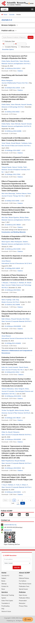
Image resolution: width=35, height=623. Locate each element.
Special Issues (23, 589)
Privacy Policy (23, 606)
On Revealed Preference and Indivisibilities (17, 297)
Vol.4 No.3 (27, 145)
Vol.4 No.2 (21, 196)
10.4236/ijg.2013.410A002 (13, 343)
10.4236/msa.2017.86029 (13, 224)
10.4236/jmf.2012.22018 (12, 88)
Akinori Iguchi (6, 241)
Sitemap (4, 583)
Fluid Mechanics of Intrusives (12, 333)
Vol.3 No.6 (16, 302)
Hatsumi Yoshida (17, 167)
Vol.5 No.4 (21, 107)
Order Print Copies (7, 600)
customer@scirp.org (10, 524)
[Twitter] (2, 514)
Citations (20, 71)
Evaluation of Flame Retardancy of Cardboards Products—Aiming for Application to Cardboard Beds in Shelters (17, 277)
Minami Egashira (14, 217)
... (26, 500)
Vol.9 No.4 (5, 287)
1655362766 (8, 530)
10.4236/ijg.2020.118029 (12, 268)
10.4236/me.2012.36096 (12, 304)
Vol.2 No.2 (25, 83)
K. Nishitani (20, 282)
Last (12, 503)
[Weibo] (27, 514)
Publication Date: (9, 41)
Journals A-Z (5, 575)
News (3, 589)
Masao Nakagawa (7, 80)
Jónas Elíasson (6, 336)
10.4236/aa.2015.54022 (12, 111)
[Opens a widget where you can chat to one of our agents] (27, 619)
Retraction (22, 603)
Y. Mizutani (5, 282)
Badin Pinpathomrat (8, 460)
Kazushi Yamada (26, 104)
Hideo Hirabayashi (16, 241)
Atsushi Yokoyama (13, 432)
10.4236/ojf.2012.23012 (12, 372)
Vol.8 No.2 (28, 434)
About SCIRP (24, 573)
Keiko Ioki (4, 367)
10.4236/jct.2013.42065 (12, 200)
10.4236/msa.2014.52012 (13, 68)
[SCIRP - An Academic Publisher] (13, 3)
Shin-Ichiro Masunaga (8, 193)
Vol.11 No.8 (28, 263)
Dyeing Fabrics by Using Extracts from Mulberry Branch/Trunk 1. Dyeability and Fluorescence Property (16, 405)
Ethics (21, 575)
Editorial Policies (24, 578)
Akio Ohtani (25, 319)
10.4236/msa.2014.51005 (13, 249)
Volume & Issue (6, 611)
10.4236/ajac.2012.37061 (13, 174)
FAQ (2, 608)
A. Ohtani (23, 485)
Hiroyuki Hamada (16, 319)
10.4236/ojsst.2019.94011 (13, 290)
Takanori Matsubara (8, 389)
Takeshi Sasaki (23, 367)
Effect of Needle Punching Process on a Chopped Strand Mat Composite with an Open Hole (16, 314)
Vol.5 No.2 (27, 63)
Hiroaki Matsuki (15, 143)
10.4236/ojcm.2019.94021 (13, 492)
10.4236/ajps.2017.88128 (13, 418)
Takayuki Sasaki (6, 167)
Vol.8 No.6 (27, 220)
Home (5, 14)
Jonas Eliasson (6, 261)
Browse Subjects (9, 25)
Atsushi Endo (15, 61)
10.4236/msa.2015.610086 (13, 131)
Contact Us (4, 586)
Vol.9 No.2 (28, 463)
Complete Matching (11, 47)
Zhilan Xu (4, 432)
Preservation (23, 600)
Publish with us (8, 31)
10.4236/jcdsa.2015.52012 (13, 396)
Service (4, 592)
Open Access (23, 595)
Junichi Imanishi (13, 367)
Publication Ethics (24, 598)
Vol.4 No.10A (28, 338)
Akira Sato (5, 217)
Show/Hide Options (8, 49)
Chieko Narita (6, 61)
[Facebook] (11, 514)
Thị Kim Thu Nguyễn (8, 410)
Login (4, 9)
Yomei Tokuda (6, 143)
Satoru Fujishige (7, 299)
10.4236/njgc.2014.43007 (13, 150)
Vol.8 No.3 (28, 321)
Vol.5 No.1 (27, 244)
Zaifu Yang (15, 299)
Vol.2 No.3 (20, 369)
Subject (3, 578)
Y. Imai (4, 485)
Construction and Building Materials (14, 232)
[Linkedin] (19, 514)
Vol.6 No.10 (27, 126)
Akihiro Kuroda (19, 410)
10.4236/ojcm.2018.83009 (13, 326)
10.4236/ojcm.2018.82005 (13, 439)
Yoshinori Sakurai (21, 193)
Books (3, 581)
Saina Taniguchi (19, 389)
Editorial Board (25, 47)
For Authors (22, 581)
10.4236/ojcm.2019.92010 (13, 468)
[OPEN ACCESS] (30, 3)
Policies (22, 592)
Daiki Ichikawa (6, 319)
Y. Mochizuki (13, 282)
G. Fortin (17, 485)
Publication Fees (24, 586)
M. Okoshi (28, 282)
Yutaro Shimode (24, 61)
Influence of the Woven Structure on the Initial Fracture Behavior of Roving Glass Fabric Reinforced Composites (16, 427)
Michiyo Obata (24, 217)
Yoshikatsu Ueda (26, 143)
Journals (11, 14)
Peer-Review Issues (25, 583)
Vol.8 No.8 (27, 413)
